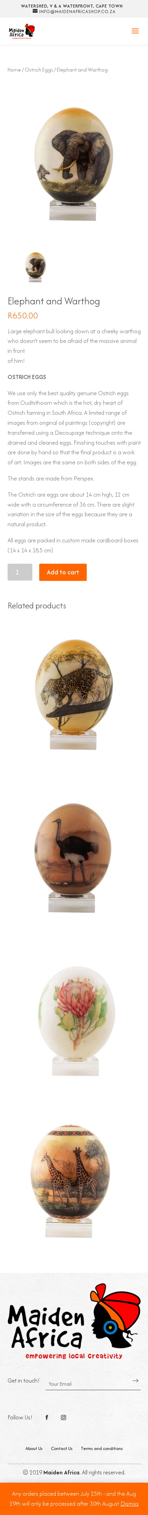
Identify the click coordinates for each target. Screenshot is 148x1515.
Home (14, 70)
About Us (34, 1448)
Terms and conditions (102, 1448)
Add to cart (63, 572)
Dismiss (129, 1504)
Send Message (135, 1381)
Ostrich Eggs (39, 70)
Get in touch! (24, 1380)
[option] (35, 265)
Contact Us (62, 1448)
